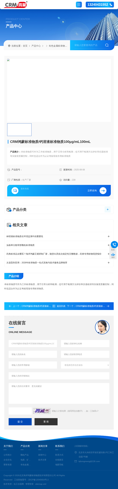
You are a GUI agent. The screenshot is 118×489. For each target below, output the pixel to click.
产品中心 (36, 46)
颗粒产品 (25, 455)
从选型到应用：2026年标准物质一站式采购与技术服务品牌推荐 (36, 262)
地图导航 (59, 464)
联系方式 (59, 455)
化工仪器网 (19, 484)
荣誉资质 (8, 464)
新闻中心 (42, 455)
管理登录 (29, 484)
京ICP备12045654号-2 (38, 480)
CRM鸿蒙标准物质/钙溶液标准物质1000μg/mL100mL (47, 306)
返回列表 (61, 306)
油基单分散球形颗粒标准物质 (20, 245)
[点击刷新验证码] (41, 411)
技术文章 (42, 460)
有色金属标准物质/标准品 (62, 46)
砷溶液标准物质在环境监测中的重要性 (24, 236)
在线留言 (59, 460)
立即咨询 (92, 190)
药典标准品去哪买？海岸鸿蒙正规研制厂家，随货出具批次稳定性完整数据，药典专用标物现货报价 (53, 254)
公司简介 (8, 455)
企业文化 (8, 460)
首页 (25, 46)
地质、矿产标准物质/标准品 (26, 460)
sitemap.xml (40, 484)
